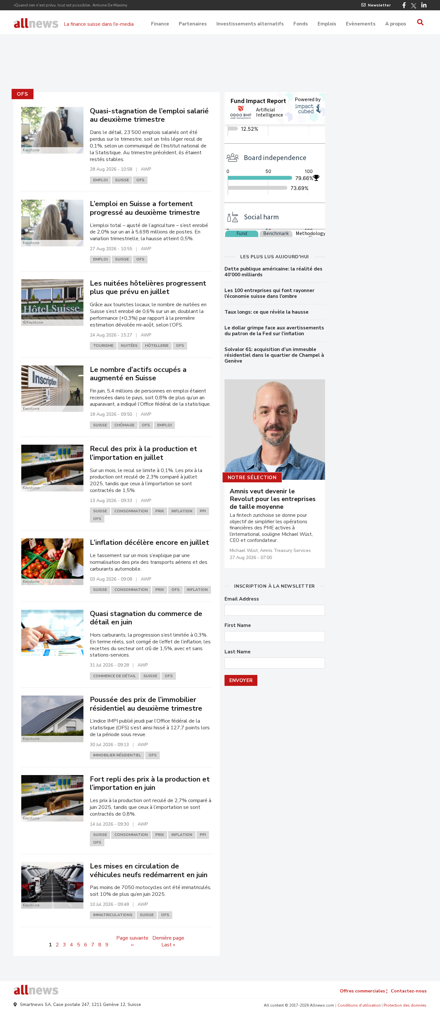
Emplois (327, 24)
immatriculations (112, 914)
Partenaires (193, 24)
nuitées (129, 345)
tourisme (103, 345)
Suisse (122, 180)
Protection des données (405, 1005)
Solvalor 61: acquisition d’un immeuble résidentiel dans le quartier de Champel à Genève (274, 355)
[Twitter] (413, 5)
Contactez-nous (408, 991)
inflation (181, 511)
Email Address (242, 599)
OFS (22, 94)
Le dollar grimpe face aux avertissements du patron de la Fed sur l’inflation (274, 330)
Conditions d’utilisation (359, 1005)
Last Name (238, 652)
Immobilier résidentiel (117, 755)
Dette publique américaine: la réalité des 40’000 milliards (273, 272)
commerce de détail (114, 675)
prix (159, 511)
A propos (395, 24)
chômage (124, 425)
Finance (160, 24)
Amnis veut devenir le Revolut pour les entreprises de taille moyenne (273, 499)
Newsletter (379, 5)
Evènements (361, 24)
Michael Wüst (244, 550)
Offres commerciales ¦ (363, 991)
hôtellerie (156, 345)
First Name (238, 625)
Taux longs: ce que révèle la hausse (267, 312)
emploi (100, 180)
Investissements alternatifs (250, 24)
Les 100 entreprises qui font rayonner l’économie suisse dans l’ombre (269, 293)
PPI (203, 511)
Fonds (300, 24)
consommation (131, 511)
